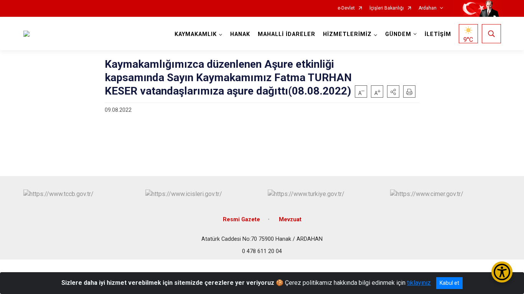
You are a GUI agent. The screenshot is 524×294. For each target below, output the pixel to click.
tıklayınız (419, 282)
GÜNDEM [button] (398, 34)
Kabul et (449, 283)
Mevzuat (290, 219)
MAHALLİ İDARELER (286, 34)
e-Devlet (346, 8)
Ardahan (428, 8)
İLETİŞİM (438, 34)
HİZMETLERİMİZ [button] (347, 34)
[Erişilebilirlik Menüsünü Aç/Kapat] (501, 272)
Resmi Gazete (241, 219)
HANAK (240, 34)
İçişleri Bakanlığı (386, 8)
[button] (393, 91)
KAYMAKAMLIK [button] (196, 34)
